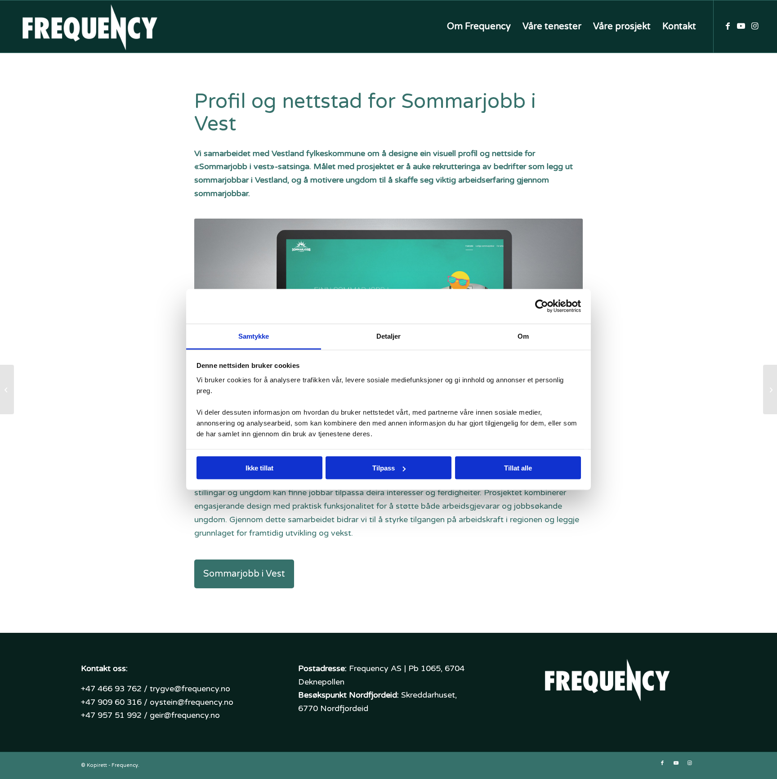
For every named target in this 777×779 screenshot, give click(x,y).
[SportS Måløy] (7, 389)
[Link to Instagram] (754, 26)
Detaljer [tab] (388, 336)
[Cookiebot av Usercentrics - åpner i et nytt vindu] (541, 306)
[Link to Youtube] (741, 26)
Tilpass (383, 468)
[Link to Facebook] (727, 26)
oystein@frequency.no (191, 702)
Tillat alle (518, 468)
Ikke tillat (259, 468)
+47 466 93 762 (111, 689)
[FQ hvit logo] (88, 26)
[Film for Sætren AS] (770, 389)
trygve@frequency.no (190, 689)
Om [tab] (523, 336)
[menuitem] (479, 26)
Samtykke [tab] (253, 336)
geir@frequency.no (185, 715)
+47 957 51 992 (111, 715)
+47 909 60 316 (111, 702)
